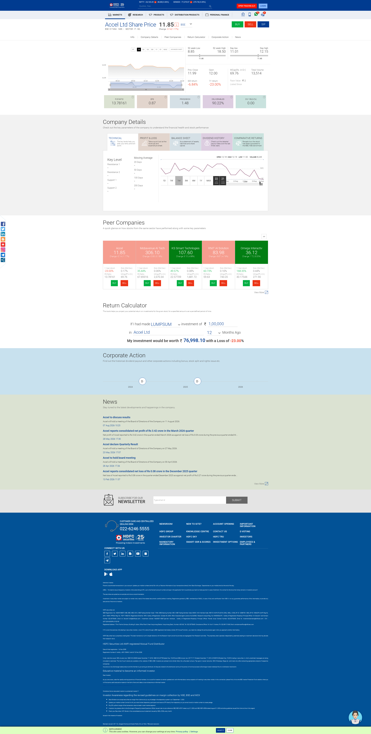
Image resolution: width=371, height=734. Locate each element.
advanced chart (176, 49)
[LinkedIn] (123, 554)
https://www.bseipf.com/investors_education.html (117, 685)
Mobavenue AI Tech (152, 248)
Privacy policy (182, 731)
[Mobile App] (249, 14)
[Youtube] (138, 554)
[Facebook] (107, 554)
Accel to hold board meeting (119, 457)
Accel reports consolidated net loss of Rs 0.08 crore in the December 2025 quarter (150, 471)
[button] (186, 24)
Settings (194, 731)
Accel (119, 248)
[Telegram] (107, 560)
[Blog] (130, 554)
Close (230, 730)
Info (132, 37)
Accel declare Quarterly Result (120, 444)
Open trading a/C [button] (246, 6)
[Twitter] (115, 554)
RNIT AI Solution (218, 248)
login (263, 6)
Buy (237, 24)
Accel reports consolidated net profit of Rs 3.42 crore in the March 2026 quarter (148, 430)
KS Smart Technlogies (185, 248)
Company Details (149, 37)
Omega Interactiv (251, 248)
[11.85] (199, 55)
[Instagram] (146, 554)
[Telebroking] (243, 14)
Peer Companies (172, 37)
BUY (114, 283)
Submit (237, 500)
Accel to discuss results (116, 417)
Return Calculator (196, 37)
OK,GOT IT (220, 730)
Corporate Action (220, 37)
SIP (263, 24)
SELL (124, 283)
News (238, 37)
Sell (250, 24)
